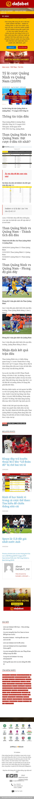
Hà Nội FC (15, 686)
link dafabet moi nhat (16, 692)
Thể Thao (13, 67)
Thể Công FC (5, 701)
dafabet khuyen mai (20, 679)
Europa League (19, 683)
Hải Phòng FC (21, 686)
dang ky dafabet (11, 683)
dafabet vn (23, 681)
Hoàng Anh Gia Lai (7, 686)
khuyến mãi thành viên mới (20, 688)
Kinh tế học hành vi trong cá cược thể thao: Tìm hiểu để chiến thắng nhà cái (16, 501)
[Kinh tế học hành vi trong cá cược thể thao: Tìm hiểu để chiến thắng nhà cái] (17, 492)
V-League (5, 425)
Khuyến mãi (23, 47)
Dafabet (6, 679)
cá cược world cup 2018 (21, 677)
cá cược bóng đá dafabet (23, 675)
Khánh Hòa (14, 690)
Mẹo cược (5, 67)
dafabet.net (12, 679)
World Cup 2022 (9, 703)
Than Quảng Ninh (21, 423)
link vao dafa (25, 692)
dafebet (4, 683)
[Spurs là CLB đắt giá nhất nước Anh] (17, 534)
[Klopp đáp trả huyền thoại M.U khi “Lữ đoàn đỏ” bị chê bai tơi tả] (17, 454)
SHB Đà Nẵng (19, 697)
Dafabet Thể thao (15, 681)
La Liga (8, 692)
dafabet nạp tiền (6, 681)
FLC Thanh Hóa (27, 683)
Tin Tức (20, 67)
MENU (7, 16)
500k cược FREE (20, 11)
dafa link (28, 681)
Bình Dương (13, 675)
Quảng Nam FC (11, 423)
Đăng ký (11, 47)
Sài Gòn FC (9, 699)
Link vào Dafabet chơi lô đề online (13, 643)
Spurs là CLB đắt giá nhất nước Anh (14, 540)
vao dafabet (26, 701)
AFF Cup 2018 (6, 675)
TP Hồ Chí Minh (13, 701)
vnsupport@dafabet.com (18, 780)
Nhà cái (3, 13)
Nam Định (24, 694)
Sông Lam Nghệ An (17, 699)
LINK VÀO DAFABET (7, 11)
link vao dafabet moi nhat (15, 694)
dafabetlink (28, 679)
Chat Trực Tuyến (18, 791)
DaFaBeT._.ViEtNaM (19, 87)
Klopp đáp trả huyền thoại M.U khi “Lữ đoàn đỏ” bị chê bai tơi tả (16, 461)
